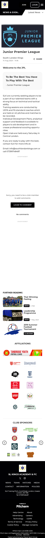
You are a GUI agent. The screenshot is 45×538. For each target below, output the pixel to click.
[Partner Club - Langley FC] (14, 430)
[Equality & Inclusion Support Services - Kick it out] (14, 446)
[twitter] (20, 478)
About (29, 512)
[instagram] (25, 478)
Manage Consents (30, 525)
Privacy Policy (31, 522)
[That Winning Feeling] (13, 301)
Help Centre (18, 512)
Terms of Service (15, 522)
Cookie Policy (13, 525)
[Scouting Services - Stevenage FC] (14, 438)
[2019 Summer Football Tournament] (13, 329)
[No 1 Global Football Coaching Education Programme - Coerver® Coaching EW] (14, 455)
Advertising (17, 515)
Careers (29, 515)
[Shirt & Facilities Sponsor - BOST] (30, 430)
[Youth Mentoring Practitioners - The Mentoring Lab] (30, 446)
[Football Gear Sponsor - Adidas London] (30, 438)
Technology (18, 519)
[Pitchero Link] (23, 507)
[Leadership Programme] (13, 315)
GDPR (29, 519)
